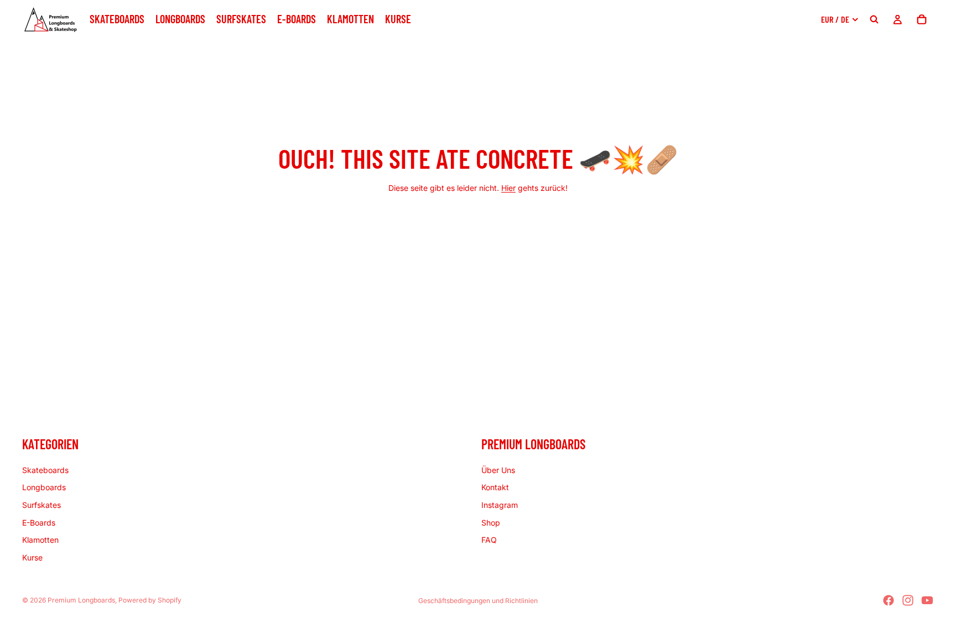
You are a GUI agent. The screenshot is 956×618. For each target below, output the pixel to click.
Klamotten (40, 539)
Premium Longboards (81, 600)
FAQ (489, 539)
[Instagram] (908, 600)
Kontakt (495, 487)
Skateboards (45, 469)
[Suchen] (874, 19)
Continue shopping (478, 227)
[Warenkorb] (922, 19)
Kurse (32, 557)
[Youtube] (927, 600)
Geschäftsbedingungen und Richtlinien (478, 600)
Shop (490, 522)
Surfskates (41, 505)
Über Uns (498, 469)
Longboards (44, 487)
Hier (508, 188)
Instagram (499, 505)
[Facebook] (888, 600)
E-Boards (38, 522)
